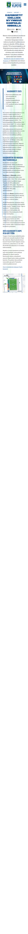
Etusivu (9, 12)
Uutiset (16, 12)
